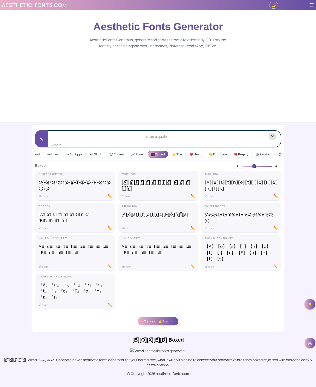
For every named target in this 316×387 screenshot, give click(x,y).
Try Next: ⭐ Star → (158, 321)
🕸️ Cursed (116, 154)
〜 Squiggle (74, 154)
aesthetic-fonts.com (34, 5)
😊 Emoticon (218, 154)
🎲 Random (263, 154)
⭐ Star (177, 154)
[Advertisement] (158, 81)
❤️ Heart (195, 154)
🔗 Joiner (137, 154)
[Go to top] (310, 343)
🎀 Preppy (241, 154)
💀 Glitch (95, 154)
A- (237, 166)
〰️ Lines (53, 154)
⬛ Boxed (158, 154)
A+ (277, 166)
